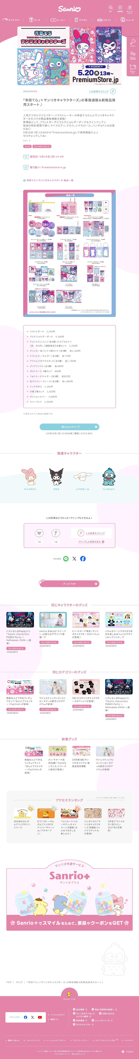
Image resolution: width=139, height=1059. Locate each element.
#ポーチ (27, 140)
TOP (9, 982)
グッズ (27, 146)
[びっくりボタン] (55, 533)
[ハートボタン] (39, 533)
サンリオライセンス (42, 146)
